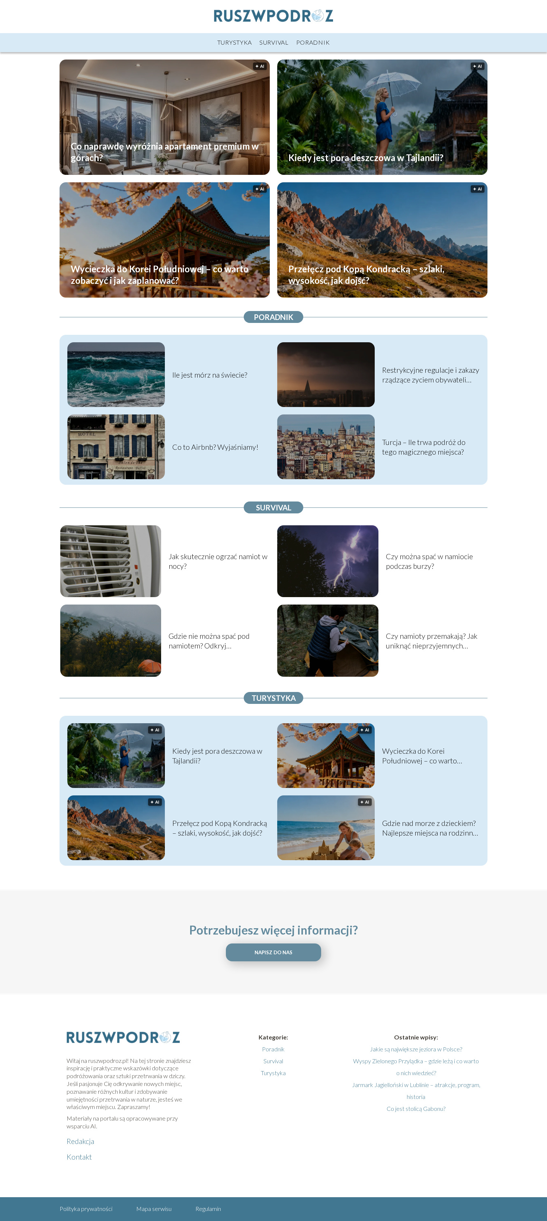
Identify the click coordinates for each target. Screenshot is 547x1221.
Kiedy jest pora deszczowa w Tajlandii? (366, 157)
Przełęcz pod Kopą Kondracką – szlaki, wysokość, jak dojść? (366, 274)
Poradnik (313, 42)
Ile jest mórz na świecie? (209, 374)
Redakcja (80, 1141)
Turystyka (234, 42)
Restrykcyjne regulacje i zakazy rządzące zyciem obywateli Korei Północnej (430, 374)
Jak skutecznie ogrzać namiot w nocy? (218, 561)
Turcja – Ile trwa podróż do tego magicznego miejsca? (424, 447)
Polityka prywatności (86, 1208)
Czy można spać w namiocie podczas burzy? (429, 561)
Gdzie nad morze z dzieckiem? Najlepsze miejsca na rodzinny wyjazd (429, 827)
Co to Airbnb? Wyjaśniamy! (215, 446)
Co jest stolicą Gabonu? (416, 1108)
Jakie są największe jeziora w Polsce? (416, 1048)
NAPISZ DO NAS (273, 952)
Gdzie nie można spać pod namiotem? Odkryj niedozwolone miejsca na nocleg (209, 640)
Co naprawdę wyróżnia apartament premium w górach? (165, 151)
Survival (274, 42)
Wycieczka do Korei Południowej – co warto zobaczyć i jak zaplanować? (160, 274)
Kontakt (79, 1156)
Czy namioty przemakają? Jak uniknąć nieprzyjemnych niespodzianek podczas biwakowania (431, 640)
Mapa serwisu (154, 1208)
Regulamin (208, 1208)
